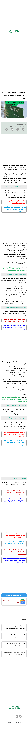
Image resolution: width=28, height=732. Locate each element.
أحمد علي (19, 124)
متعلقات (24, 619)
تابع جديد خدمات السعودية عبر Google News (11, 601)
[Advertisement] (14, 14)
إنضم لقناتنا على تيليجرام (12, 595)
